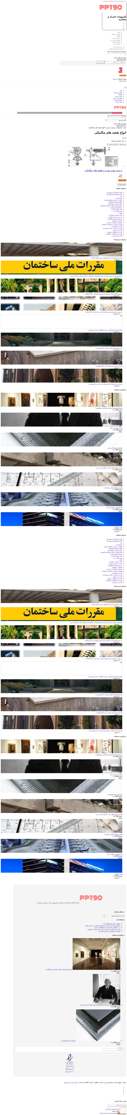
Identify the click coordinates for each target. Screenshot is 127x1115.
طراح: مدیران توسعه (70, 1082)
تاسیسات (119, 198)
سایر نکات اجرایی (116, 209)
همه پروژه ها (116, 34)
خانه (118, 32)
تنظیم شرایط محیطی (115, 202)
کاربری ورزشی (117, 235)
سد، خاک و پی (117, 211)
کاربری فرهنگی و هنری (114, 232)
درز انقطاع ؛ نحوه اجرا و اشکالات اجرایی (107, 927)
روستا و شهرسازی (116, 207)
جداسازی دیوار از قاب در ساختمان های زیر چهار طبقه (102, 925)
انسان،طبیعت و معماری (114, 192)
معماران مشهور (117, 220)
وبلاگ (118, 36)
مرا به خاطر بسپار (118, 1111)
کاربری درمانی (117, 230)
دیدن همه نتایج (121, 59)
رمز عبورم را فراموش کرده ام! (116, 1109)
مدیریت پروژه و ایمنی (115, 217)
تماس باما (117, 43)
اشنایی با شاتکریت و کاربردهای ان (109, 931)
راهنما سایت (116, 42)
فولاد (120, 175)
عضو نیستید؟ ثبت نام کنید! (108, 1113)
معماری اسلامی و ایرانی (114, 222)
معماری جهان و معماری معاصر (112, 224)
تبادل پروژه (116, 38)
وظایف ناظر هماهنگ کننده (111, 923)
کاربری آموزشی (117, 226)
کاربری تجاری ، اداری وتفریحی (112, 228)
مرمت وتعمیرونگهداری (114, 219)
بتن (121, 196)
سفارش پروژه (115, 40)
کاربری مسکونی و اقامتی (114, 234)
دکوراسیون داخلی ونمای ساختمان (111, 205)
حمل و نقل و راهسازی (115, 204)
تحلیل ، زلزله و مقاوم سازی (113, 200)
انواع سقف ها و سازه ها (114, 194)
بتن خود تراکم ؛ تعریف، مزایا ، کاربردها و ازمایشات (103, 929)
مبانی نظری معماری (115, 215)
